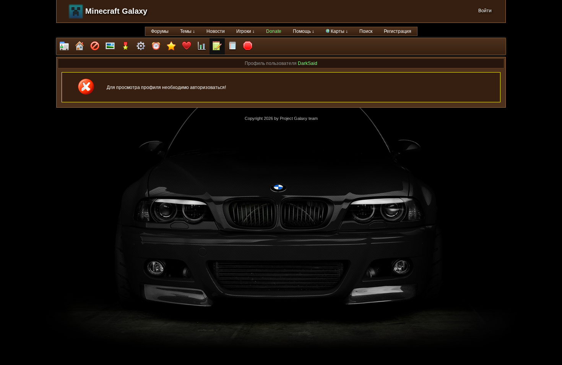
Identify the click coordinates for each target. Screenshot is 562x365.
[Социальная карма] (202, 46)
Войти (485, 10)
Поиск (365, 31)
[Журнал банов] (94, 46)
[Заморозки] (156, 46)
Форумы (160, 31)
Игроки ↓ (245, 31)
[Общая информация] (64, 46)
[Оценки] (171, 46)
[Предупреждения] (247, 46)
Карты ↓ (339, 31)
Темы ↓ (187, 31)
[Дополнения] (140, 46)
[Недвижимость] (79, 46)
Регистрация (397, 31)
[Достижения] (125, 46)
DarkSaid (307, 63)
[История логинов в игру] (217, 46)
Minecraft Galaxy (116, 11)
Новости (215, 31)
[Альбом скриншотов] (110, 46)
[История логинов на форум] (232, 46)
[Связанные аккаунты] (186, 46)
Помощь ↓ (303, 31)
